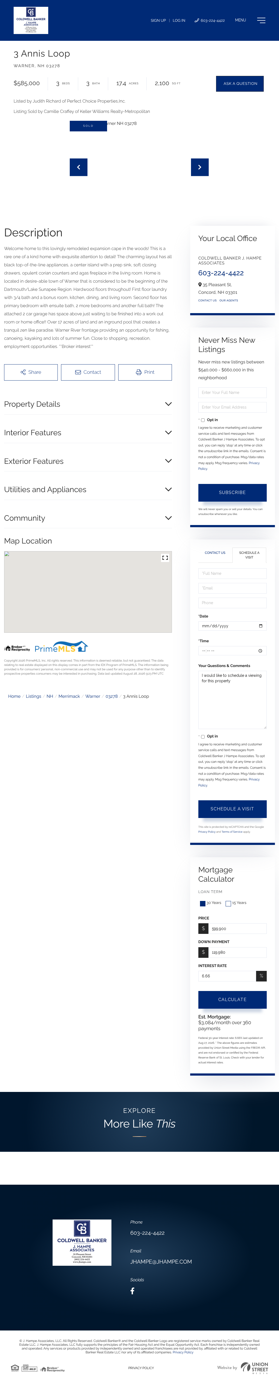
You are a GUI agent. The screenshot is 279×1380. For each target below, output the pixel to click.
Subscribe (232, 492)
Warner (92, 696)
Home (14, 696)
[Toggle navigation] (250, 20)
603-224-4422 (212, 20)
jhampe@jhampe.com (161, 1261)
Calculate (232, 999)
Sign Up (158, 20)
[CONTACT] (240, 84)
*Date (203, 616)
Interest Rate (212, 966)
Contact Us (207, 300)
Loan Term (210, 892)
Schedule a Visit (249, 555)
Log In (179, 20)
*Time (203, 641)
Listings (33, 696)
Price (203, 918)
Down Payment (213, 942)
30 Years (214, 903)
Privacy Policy (207, 832)
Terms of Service (232, 832)
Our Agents (228, 300)
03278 (111, 696)
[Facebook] (132, 1291)
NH (50, 696)
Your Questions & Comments (224, 666)
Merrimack (69, 696)
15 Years (239, 903)
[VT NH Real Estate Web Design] (242, 1368)
